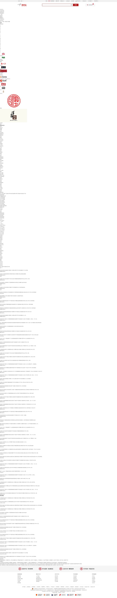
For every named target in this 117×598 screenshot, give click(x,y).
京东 (27, 5)
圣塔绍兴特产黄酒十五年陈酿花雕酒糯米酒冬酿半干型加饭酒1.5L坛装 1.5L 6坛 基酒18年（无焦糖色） (18, 364)
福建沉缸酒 (2, 206)
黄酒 (3, 21)
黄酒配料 (51, 560)
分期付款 (56, 578)
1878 (1, 164)
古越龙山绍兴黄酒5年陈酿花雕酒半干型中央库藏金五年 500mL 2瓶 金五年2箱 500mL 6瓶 (16, 382)
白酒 (1, 130)
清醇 (1, 137)
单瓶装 (1, 258)
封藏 (1, 177)
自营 (1, 276)
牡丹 (1, 161)
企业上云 (38, 563)
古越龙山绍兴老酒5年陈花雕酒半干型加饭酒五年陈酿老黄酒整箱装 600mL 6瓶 (14, 431)
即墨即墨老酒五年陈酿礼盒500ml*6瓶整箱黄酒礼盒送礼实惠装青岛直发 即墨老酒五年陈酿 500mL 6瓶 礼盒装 (19, 485)
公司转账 (56, 581)
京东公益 (81, 586)
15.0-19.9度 (2, 230)
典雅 (1, 153)
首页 (1, 21)
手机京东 (52, 586)
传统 (1, 142)
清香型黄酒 (2, 216)
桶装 (1, 259)
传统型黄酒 (2, 214)
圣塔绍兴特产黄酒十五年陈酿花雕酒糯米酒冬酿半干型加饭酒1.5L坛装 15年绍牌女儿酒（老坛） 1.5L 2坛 (19, 489)
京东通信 (93, 581)
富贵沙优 (1, 166)
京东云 (63, 592)
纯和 (1, 148)
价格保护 (75, 577)
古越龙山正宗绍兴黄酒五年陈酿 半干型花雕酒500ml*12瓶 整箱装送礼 (12, 287)
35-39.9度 (2, 233)
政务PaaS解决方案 (46, 563)
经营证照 (73, 591)
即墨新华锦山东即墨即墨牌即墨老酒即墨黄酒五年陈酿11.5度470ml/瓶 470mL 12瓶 (15, 478)
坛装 (1, 255)
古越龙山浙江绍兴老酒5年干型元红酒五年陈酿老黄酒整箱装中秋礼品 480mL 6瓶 (14, 353)
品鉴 (1, 183)
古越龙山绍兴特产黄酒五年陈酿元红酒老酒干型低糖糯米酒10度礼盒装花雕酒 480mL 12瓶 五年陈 (17, 356)
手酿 (1, 189)
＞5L (1, 222)
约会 (1, 242)
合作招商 (38, 586)
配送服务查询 (38, 578)
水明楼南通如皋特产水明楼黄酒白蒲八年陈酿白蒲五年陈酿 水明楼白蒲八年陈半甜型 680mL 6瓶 (17, 349)
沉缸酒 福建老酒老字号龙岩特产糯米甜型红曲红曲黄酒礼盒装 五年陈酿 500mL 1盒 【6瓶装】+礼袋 (18, 345)
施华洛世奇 (77, 563)
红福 (1, 186)
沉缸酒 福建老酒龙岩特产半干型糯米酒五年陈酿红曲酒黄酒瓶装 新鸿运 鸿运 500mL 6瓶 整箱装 (17, 300)
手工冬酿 (1, 172)
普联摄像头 (2, 13)
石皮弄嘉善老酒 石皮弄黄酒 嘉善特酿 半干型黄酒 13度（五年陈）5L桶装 (13, 415)
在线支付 (56, 577)
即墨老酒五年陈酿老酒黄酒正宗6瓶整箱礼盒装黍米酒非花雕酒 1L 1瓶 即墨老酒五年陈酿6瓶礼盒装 (17, 420)
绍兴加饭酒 (2, 203)
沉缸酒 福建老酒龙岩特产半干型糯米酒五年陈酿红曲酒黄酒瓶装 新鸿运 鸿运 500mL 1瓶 (16, 411)
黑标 (1, 185)
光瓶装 (1, 253)
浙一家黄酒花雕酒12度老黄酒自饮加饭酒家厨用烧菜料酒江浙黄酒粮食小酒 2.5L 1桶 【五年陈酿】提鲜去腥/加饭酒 (20, 322)
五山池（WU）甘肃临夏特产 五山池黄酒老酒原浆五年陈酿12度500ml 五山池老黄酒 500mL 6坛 (17, 338)
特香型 (1, 239)
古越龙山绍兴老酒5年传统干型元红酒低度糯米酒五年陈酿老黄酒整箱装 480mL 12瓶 (15, 360)
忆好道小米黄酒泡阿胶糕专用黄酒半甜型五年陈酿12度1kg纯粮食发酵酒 (13, 273)
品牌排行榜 (2, 11)
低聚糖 (1, 165)
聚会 (1, 248)
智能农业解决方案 (65, 563)
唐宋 (1, 155)
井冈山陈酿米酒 (14, 560)
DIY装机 (93, 577)
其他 (1, 136)
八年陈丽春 (40, 560)
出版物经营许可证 (50, 590)
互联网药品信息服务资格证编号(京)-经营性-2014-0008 (64, 588)
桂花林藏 (1, 160)
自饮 (1, 249)
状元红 (1, 141)
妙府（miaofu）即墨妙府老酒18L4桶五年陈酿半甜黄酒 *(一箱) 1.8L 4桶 (13, 471)
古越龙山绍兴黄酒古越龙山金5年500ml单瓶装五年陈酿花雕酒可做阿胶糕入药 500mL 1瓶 (16, 467)
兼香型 (1, 237)
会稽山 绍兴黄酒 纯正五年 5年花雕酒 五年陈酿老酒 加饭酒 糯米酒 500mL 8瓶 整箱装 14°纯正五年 (17, 407)
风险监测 (72, 586)
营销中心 (48, 586)
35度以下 (1, 234)
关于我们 (24, 586)
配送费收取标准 (39, 580)
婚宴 (1, 245)
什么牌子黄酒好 (46, 560)
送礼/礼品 (1, 244)
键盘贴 (1, 16)
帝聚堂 (1, 152)
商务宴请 (1, 243)
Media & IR (93, 586)
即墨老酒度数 (2, 560)
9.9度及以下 (2, 226)
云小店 (17, 563)
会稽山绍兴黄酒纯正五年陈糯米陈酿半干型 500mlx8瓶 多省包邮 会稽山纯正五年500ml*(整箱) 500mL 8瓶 (19, 452)
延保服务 (93, 578)
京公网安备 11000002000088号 (39, 588)
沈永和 (1, 138)
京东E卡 (93, 580)
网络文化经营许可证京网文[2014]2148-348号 (63, 590)
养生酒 (1, 127)
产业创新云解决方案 (30, 563)
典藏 (1, 149)
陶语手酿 (1, 174)
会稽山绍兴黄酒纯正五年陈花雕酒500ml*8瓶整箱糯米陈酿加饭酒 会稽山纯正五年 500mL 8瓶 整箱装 (18, 292)
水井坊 (35, 563)
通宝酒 (1, 178)
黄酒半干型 (66, 560)
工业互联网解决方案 (22, 563)
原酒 (1, 181)
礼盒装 (1, 256)
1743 (1, 147)
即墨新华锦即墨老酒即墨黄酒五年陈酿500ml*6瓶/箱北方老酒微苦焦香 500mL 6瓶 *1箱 (15, 311)
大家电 (19, 581)
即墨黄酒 (1, 157)
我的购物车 (91, 4)
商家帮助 (43, 586)
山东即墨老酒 (2, 197)
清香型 (1, 236)
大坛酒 (1, 188)
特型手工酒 (2, 175)
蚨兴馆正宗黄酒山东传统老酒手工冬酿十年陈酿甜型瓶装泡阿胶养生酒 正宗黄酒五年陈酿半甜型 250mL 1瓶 (19, 389)
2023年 (1, 264)
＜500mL (1, 221)
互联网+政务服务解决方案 (11, 563)
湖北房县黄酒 (2, 202)
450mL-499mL (2, 225)
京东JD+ (93, 582)
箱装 (1, 254)
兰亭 (1, 154)
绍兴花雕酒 (2, 200)
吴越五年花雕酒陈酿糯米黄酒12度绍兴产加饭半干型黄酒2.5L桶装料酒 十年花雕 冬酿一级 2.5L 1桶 (18, 404)
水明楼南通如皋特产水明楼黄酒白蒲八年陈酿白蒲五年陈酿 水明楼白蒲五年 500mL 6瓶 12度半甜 (17, 482)
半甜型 (1, 209)
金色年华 (1, 146)
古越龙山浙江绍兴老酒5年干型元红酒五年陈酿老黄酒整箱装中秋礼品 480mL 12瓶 (15, 278)
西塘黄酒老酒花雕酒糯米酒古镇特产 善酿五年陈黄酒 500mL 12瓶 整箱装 (13, 385)
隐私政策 (76, 586)
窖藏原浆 (1, 182)
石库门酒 (61, 560)
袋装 (1, 260)
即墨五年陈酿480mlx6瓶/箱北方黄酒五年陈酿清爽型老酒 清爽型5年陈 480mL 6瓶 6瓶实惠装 (16, 445)
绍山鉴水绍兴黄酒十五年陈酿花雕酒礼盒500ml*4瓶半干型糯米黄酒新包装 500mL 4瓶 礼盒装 (17, 393)
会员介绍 (19, 577)
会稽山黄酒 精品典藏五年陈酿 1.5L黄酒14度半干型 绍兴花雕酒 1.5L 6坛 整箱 (14, 270)
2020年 (1, 261)
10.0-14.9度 (2, 227)
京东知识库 (2, 10)
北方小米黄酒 (2, 199)
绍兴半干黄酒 (56, 560)
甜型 (1, 211)
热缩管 (41, 563)
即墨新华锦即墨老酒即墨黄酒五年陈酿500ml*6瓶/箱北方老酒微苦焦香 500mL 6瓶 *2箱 (15, 331)
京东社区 (67, 586)
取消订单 (75, 581)
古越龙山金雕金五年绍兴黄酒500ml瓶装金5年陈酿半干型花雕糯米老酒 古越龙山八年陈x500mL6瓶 (18, 460)
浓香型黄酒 (2, 217)
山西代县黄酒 (2, 204)
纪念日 (1, 247)
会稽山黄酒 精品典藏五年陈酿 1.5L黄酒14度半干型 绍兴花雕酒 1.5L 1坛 (13, 315)
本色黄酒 (1, 132)
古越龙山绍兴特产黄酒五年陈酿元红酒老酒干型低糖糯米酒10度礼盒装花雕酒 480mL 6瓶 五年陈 (17, 396)
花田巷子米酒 (27, 560)
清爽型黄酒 (2, 194)
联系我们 (28, 586)
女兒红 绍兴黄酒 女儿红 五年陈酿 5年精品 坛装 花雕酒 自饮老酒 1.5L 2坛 (13, 530)
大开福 (1, 144)
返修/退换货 (75, 580)
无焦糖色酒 (2, 176)
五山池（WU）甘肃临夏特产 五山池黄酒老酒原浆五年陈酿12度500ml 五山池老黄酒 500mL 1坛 (17, 427)
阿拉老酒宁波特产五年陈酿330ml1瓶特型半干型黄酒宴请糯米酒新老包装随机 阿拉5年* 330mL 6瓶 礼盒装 (19, 334)
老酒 (1, 191)
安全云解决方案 (59, 563)
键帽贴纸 (1, 17)
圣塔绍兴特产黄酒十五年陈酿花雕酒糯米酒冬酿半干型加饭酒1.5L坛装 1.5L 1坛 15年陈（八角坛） (17, 474)
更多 (1, 124)
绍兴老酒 (1, 163)
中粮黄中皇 (8, 560)
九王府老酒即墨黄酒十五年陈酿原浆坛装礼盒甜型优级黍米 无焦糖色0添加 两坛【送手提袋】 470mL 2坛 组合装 (20, 449)
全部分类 (1, 9)
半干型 (1, 208)
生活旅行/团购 (20, 578)
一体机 (1, 14)
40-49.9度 (2, 232)
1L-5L (1, 219)
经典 (1, 180)
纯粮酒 (1, 143)
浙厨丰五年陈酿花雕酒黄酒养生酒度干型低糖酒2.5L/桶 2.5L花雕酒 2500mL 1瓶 (14, 342)
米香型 (1, 238)
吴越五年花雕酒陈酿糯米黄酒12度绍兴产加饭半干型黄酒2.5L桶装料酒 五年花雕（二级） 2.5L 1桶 (17, 400)
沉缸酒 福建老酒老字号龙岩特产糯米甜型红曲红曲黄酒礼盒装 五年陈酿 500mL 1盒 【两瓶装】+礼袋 (18, 438)
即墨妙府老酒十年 (21, 560)
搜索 (76, 4)
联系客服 (19, 582)
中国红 (1, 187)
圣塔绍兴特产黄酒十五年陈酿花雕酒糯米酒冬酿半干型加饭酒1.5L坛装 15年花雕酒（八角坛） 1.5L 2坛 (18, 463)
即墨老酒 (1, 158)
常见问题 (19, 580)
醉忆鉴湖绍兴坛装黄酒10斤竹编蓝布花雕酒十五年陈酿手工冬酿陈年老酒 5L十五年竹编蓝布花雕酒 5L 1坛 (19, 423)
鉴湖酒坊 (1, 135)
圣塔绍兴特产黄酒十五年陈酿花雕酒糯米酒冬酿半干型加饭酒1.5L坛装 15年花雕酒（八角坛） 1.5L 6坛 (18, 541)
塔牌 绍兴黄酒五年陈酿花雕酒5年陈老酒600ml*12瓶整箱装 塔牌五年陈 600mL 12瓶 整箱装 (16, 304)
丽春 (1, 171)
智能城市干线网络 (53, 563)
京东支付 (59, 592)
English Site (87, 586)
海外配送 (37, 581)
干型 (1, 210)
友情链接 (57, 586)
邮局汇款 (56, 580)
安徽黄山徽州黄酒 (3, 205)
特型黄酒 (1, 215)
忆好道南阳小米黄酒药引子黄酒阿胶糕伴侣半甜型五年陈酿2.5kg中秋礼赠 (13, 282)
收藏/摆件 (1, 250)
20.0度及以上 (2, 228)
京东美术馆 (2, 19)
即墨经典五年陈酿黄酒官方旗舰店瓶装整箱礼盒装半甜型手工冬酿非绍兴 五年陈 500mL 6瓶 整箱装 (18, 308)
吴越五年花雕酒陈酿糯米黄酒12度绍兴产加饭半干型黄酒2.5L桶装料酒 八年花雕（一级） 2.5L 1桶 (17, 434)
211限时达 (38, 577)
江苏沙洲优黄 (2, 198)
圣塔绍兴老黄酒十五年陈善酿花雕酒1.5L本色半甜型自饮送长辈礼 (12, 326)
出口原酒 (1, 170)
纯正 (1, 150)
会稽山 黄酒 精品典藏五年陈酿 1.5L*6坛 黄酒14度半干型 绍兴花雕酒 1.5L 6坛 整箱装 (15, 378)
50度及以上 (2, 231)
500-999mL (2, 220)
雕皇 (1, 159)
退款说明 (75, 578)
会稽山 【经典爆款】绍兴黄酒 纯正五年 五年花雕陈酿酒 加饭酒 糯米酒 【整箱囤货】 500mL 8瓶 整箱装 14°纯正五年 (21, 371)
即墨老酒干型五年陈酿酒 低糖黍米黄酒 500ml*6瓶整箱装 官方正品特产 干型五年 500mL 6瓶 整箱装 (18, 367)
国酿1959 (2, 133)
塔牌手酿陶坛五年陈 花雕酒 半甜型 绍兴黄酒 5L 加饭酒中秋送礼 (11, 295)
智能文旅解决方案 (3, 563)
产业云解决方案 (72, 563)
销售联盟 (62, 586)
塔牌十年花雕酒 (34, 560)
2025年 (1, 265)
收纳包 (1, 15)
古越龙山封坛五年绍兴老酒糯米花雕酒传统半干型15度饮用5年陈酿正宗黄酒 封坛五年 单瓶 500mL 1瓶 (18, 493)
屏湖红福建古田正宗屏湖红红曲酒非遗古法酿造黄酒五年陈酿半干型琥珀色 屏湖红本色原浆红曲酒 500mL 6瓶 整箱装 (21, 456)
